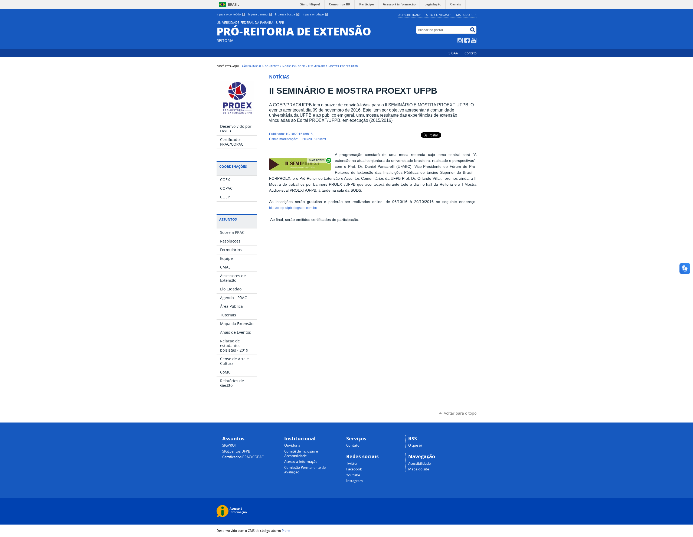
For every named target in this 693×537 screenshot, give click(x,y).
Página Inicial (251, 66)
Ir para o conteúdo (230, 14)
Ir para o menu (259, 14)
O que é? (415, 445)
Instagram (460, 40)
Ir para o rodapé (315, 14)
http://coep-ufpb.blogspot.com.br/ (293, 208)
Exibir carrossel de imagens (320, 160)
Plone (286, 530)
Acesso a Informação (301, 461)
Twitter (352, 463)
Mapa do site (466, 15)
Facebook (467, 40)
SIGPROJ (229, 445)
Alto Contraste (438, 15)
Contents (272, 66)
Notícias (288, 66)
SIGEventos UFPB (236, 451)
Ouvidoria (292, 445)
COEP (301, 66)
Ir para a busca (287, 14)
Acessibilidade (409, 15)
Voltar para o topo (460, 413)
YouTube (473, 40)
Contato (470, 53)
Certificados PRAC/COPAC (243, 457)
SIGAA (453, 53)
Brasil (233, 4)
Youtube (353, 475)
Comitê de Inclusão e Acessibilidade (301, 453)
